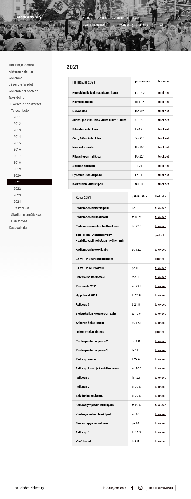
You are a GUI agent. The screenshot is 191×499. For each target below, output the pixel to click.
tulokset (163, 92)
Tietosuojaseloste (113, 487)
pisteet (159, 235)
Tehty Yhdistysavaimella (161, 487)
